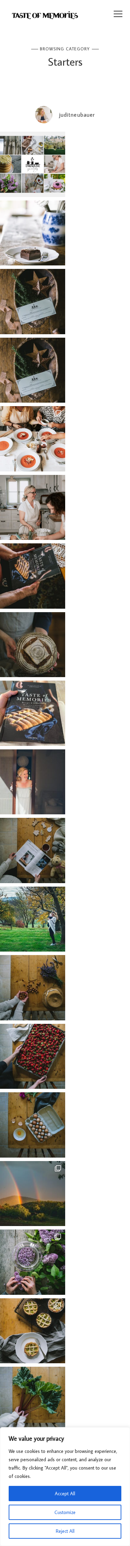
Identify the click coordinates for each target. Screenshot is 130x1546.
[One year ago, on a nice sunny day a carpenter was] (32, 576)
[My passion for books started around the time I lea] (32, 713)
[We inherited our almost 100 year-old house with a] (32, 1262)
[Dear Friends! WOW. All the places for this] (32, 438)
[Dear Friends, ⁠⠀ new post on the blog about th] (32, 1331)
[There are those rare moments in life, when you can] (32, 1193)
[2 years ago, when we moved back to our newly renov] (32, 1399)
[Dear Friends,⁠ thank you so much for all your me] (32, 987)
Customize (65, 1512)
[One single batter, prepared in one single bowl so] (32, 233)
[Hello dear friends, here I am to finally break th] (32, 782)
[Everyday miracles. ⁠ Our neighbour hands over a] (32, 1125)
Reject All (65, 1531)
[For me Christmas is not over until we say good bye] (32, 850)
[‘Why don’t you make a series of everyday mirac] (32, 1056)
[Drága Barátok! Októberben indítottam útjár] (32, 164)
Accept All (65, 1493)
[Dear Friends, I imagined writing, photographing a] (32, 644)
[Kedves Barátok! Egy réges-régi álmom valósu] (32, 507)
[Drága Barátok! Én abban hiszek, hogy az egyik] (32, 301)
